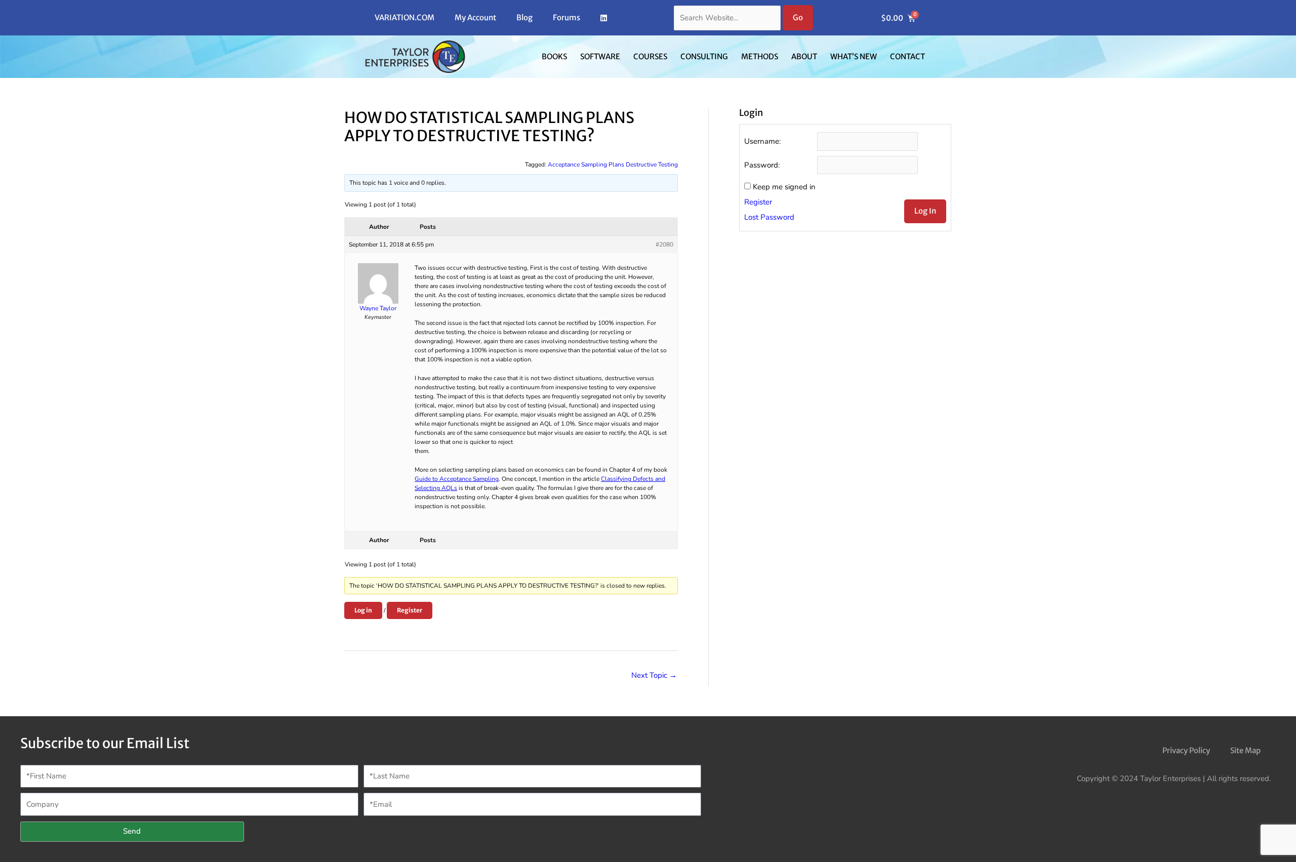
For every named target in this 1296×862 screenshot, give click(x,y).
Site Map (1245, 750)
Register (409, 610)
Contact (907, 56)
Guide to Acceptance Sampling (457, 479)
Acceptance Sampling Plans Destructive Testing (613, 164)
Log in (363, 610)
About (804, 56)
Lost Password (769, 217)
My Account (475, 17)
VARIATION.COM (404, 17)
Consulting (704, 56)
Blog (524, 17)
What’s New (853, 56)
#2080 (664, 244)
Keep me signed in (784, 187)
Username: (762, 141)
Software (600, 56)
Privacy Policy (1186, 750)
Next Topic (654, 675)
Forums (566, 17)
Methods (759, 56)
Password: (762, 165)
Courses (650, 56)
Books (554, 56)
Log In (925, 211)
